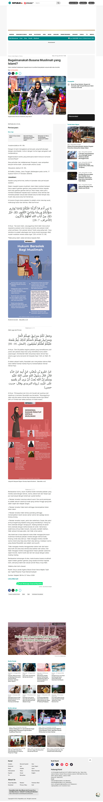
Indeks (92, 34)
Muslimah (36, 38)
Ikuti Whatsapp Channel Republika (30, 583)
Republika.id (83, 3)
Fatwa (25, 38)
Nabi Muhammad (13, 38)
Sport (33, 768)
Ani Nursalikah (14, 70)
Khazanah (10, 766)
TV (87, 34)
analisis (56, 34)
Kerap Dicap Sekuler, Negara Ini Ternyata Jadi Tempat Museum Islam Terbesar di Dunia (82, 85)
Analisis (22, 768)
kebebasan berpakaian (37, 594)
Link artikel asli (13, 579)
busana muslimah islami (14, 594)
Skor (33, 764)
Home (9, 56)
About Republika (12, 782)
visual (82, 34)
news (49, 34)
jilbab (23, 594)
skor (30, 34)
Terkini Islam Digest (73, 124)
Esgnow (10, 773)
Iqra (21, 766)
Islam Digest (15, 56)
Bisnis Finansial (65, 34)
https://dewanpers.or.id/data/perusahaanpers (21, 793)
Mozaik (30, 38)
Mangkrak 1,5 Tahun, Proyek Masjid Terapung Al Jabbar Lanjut (43, 138)
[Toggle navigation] (9, 3)
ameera (11, 34)
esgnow (75, 34)
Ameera (10, 764)
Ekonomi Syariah (21, 34)
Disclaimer (10, 785)
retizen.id (91, 3)
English (33, 773)
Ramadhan (22, 775)
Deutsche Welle (73, 3)
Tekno (21, 770)
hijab (28, 594)
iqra (44, 34)
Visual (21, 773)
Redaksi (22, 782)
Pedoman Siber (35, 782)
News (9, 768)
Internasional (11, 770)
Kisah (21, 38)
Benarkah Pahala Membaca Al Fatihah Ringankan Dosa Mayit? (29, 138)
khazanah (37, 34)
